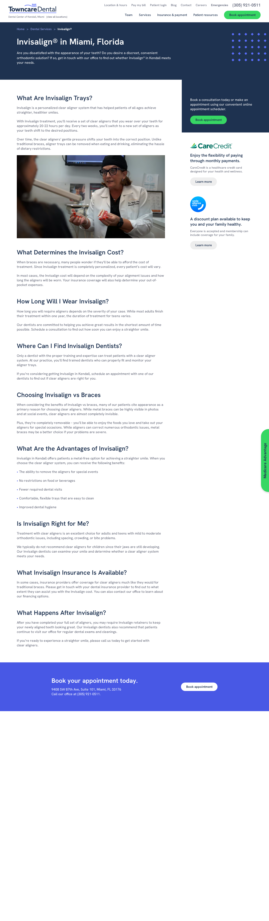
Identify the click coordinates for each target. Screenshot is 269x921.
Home (21, 29)
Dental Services (41, 29)
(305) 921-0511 (88, 694)
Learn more (203, 182)
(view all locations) (56, 17)
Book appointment (208, 120)
